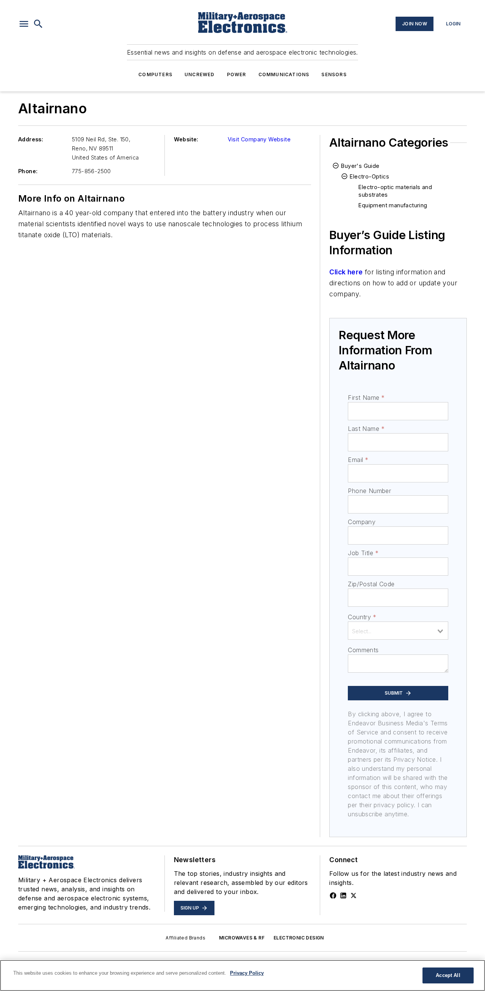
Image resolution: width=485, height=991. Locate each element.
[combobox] (398, 631)
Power (236, 74)
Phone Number (369, 491)
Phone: (28, 171)
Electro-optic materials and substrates (395, 191)
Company (361, 522)
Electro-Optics (369, 176)
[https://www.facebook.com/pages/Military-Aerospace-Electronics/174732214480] (333, 895)
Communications (284, 74)
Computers (155, 74)
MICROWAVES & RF (241, 938)
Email (358, 459)
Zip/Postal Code (371, 584)
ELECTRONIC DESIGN (299, 938)
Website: (186, 139)
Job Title (363, 553)
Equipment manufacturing (392, 205)
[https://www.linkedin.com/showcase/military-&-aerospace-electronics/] (343, 895)
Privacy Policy (247, 973)
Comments (363, 650)
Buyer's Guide (360, 166)
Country (362, 617)
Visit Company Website (259, 139)
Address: (30, 139)
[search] (38, 24)
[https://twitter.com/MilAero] (353, 895)
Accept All (448, 975)
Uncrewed (200, 74)
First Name (366, 397)
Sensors (333, 74)
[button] (24, 24)
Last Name (366, 428)
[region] (242, 975)
